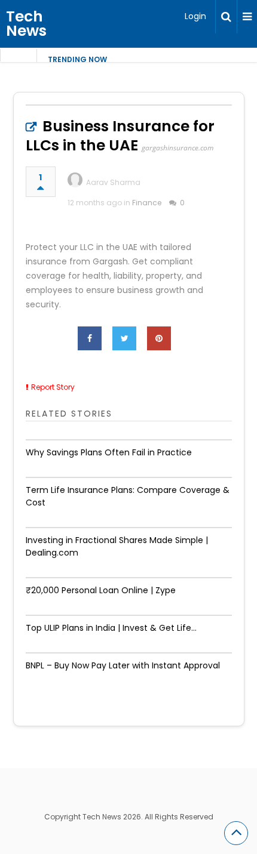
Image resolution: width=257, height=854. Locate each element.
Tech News (26, 23)
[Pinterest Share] (159, 338)
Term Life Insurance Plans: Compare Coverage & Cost (128, 496)
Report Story (53, 387)
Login (195, 16)
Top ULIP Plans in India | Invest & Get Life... (111, 628)
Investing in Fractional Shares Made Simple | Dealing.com (117, 546)
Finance (146, 203)
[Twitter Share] (124, 338)
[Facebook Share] (90, 338)
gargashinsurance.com (177, 148)
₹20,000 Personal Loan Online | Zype (101, 590)
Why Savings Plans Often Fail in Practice (109, 452)
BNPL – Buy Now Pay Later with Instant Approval (123, 665)
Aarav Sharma (113, 182)
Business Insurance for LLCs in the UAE (120, 136)
